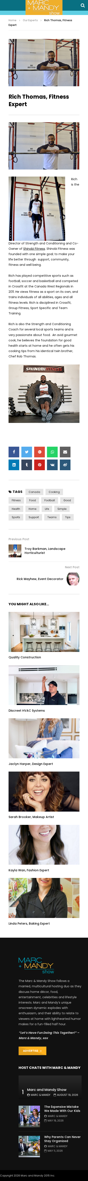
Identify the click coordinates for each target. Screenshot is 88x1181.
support (34, 517)
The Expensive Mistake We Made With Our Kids (62, 1109)
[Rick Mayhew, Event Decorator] (73, 579)
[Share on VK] (52, 465)
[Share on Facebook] (14, 452)
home (32, 509)
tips (67, 517)
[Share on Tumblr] (26, 465)
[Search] (82, 5)
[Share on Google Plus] (39, 452)
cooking (54, 492)
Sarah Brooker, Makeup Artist (31, 817)
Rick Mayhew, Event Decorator (40, 579)
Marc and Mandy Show (46, 1089)
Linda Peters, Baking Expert (29, 923)
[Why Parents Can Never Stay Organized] (29, 1146)
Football (49, 500)
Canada (34, 492)
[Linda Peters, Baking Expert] (44, 898)
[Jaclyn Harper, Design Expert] (44, 738)
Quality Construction (25, 657)
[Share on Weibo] (65, 465)
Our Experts (30, 20)
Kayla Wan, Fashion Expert (29, 870)
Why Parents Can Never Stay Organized (62, 1139)
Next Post (72, 567)
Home (12, 20)
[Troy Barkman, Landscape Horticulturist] (15, 550)
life (47, 509)
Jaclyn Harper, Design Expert (31, 764)
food (32, 500)
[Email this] (65, 452)
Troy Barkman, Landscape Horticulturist (45, 551)
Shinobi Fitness (34, 249)
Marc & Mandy (40, 1095)
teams (52, 517)
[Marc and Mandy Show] (43, 7)
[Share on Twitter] (26, 452)
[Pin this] (39, 465)
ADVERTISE (31, 1051)
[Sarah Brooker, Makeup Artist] (44, 792)
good (67, 500)
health (16, 509)
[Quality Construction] (44, 632)
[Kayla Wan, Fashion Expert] (44, 845)
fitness (16, 500)
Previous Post (19, 539)
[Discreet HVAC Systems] (44, 685)
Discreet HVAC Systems (27, 710)
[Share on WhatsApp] (52, 452)
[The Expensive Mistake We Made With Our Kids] (29, 1116)
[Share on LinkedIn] (14, 465)
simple (61, 509)
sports (16, 517)
